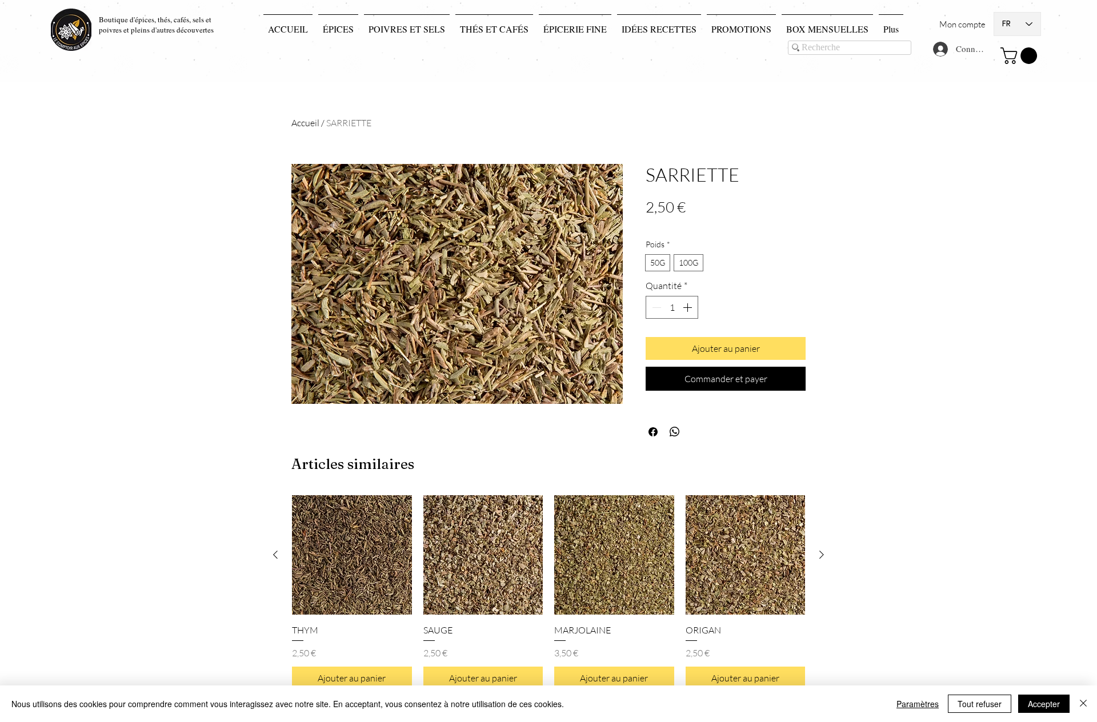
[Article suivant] (821, 554)
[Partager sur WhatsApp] (675, 432)
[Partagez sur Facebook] (653, 432)
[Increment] (688, 307)
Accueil (305, 123)
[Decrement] (655, 307)
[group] (548, 592)
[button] (1020, 55)
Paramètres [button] (917, 703)
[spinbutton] (671, 307)
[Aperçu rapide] (352, 555)
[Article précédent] (275, 554)
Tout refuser (980, 703)
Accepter (1044, 703)
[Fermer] (1083, 704)
